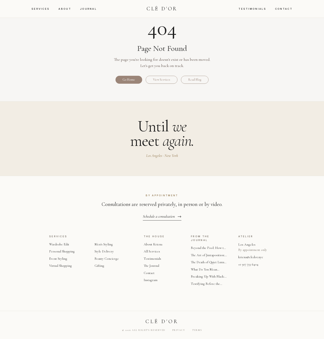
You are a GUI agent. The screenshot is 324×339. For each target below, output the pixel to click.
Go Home (129, 80)
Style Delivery (104, 251)
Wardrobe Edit (59, 244)
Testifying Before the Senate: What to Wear (205, 284)
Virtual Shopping (60, 266)
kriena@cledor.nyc (250, 257)
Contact (283, 8)
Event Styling (58, 259)
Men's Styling (104, 244)
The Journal (151, 266)
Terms (197, 330)
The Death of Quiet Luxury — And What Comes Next (209, 262)
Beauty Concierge (107, 259)
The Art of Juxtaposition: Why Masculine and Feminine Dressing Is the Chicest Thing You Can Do (209, 255)
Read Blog (194, 80)
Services (41, 8)
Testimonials (252, 8)
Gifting (99, 266)
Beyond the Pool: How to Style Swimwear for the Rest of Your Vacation (208, 248)
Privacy (178, 330)
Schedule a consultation (162, 216)
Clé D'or (162, 9)
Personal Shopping (62, 251)
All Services (152, 251)
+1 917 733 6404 (248, 264)
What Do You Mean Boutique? (204, 269)
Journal (88, 8)
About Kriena (153, 244)
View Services (161, 80)
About (64, 8)
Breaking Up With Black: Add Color (207, 276)
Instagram (150, 280)
